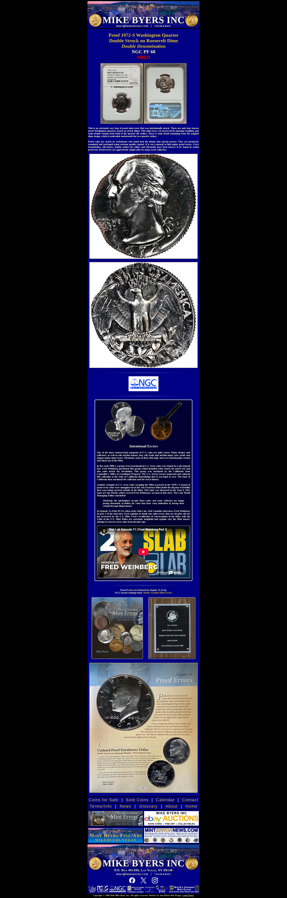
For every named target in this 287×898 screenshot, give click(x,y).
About (171, 806)
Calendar (165, 800)
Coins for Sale (104, 800)
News (125, 806)
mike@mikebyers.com (132, 874)
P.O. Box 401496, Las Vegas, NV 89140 (143, 870)
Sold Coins (137, 800)
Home (191, 806)
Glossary (148, 806)
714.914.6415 (162, 874)
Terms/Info (101, 806)
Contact (190, 800)
